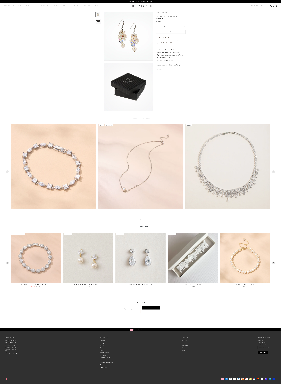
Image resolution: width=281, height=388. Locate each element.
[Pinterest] (16, 353)
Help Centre (103, 355)
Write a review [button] (151, 307)
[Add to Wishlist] (184, 26)
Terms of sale (103, 364)
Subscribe (263, 352)
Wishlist (102, 350)
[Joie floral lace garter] (193, 258)
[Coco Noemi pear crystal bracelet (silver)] (36, 258)
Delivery (102, 343)
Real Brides (185, 345)
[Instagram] (13, 353)
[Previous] (7, 171)
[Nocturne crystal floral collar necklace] (227, 166)
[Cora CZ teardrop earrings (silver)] (140, 258)
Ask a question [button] (151, 310)
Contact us (102, 340)
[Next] (273, 171)
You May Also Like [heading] (140, 226)
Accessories (55, 6)
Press (183, 350)
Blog (183, 347)
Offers (96, 6)
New (70, 6)
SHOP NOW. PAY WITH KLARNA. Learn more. (142, 1)
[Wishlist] (273, 5)
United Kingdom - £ (14, 379)
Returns (102, 345)
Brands (76, 6)
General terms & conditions (106, 362)
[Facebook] (6, 353)
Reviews (184, 343)
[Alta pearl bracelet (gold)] (245, 258)
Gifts (64, 6)
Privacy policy (103, 367)
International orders (104, 352)
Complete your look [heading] (140, 118)
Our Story (184, 340)
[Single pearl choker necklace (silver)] (140, 166)
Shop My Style (86, 6)
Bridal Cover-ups (43, 6)
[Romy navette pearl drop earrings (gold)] (88, 258)
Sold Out (171, 31)
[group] (53, 169)
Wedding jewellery (9, 6)
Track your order (104, 347)
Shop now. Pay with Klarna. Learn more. (142, 329)
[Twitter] (9, 353)
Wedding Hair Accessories (27, 6)
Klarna (101, 360)
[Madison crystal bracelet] (53, 166)
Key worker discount (105, 357)
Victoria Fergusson (162, 12)
